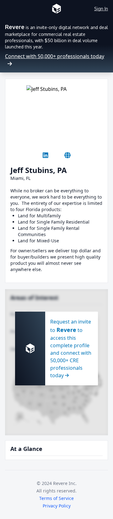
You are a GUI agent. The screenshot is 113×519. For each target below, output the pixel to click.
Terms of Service (56, 498)
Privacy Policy (57, 506)
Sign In (101, 8)
